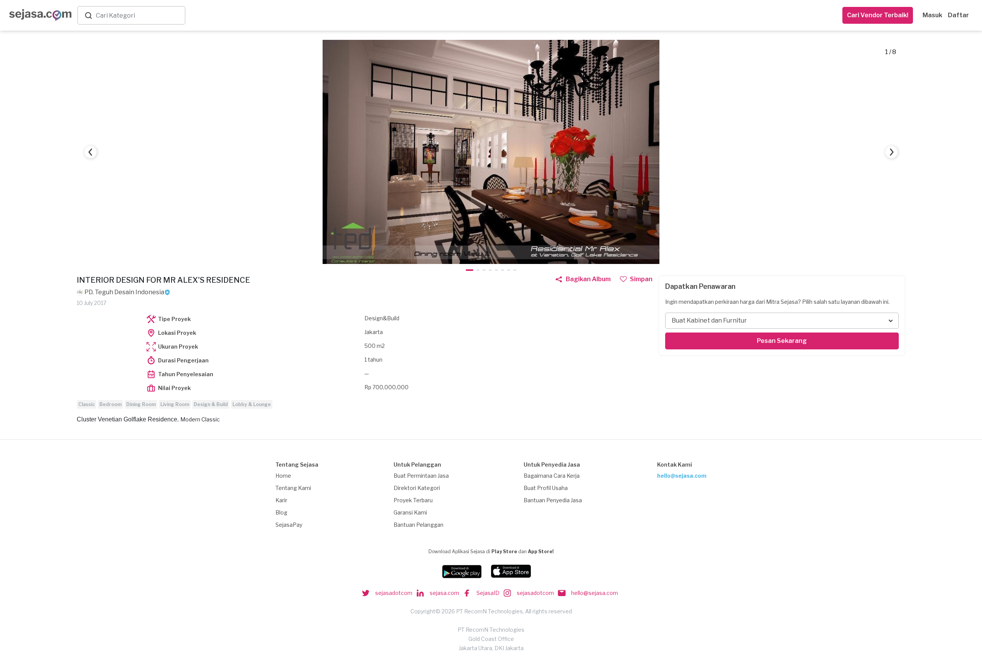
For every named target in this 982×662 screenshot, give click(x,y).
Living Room (174, 404)
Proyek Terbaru (413, 500)
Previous (90, 152)
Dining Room (141, 404)
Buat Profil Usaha (546, 488)
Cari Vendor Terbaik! (877, 15)
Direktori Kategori (417, 488)
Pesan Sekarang (782, 340)
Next (891, 152)
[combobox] (139, 15)
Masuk (932, 15)
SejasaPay (288, 524)
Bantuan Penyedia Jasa (553, 500)
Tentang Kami (293, 488)
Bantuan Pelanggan (418, 524)
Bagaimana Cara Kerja (552, 475)
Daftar (958, 15)
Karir (281, 500)
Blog (281, 512)
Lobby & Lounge (251, 404)
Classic (86, 404)
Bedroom (110, 404)
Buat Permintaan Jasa (421, 475)
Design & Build (211, 404)
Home (283, 475)
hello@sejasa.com (682, 475)
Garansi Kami (410, 512)
